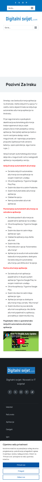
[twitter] (15, 392)
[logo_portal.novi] (21, 368)
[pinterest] (26, 392)
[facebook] (10, 392)
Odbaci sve (21, 477)
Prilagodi (21, 471)
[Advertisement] (21, 54)
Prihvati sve (21, 465)
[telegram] (32, 392)
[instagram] (21, 392)
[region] (21, 461)
